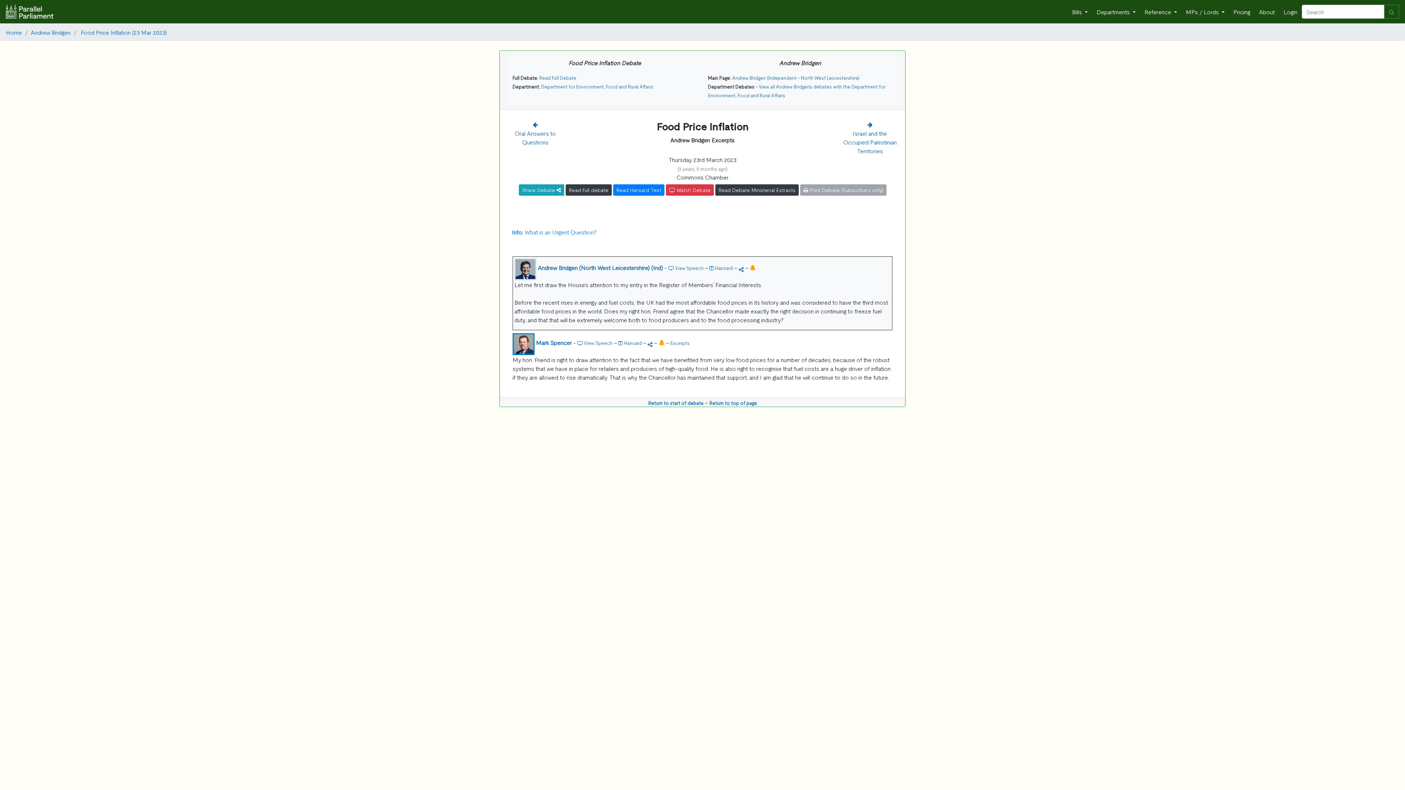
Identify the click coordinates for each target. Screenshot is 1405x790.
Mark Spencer (554, 342)
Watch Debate (693, 189)
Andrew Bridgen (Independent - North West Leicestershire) (795, 78)
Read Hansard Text (639, 189)
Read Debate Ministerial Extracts (757, 189)
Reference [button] (1158, 12)
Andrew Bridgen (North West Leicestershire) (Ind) (600, 267)
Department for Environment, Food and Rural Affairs (597, 86)
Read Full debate (588, 189)
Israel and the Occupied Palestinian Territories (870, 142)
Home (14, 32)
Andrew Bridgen (51, 32)
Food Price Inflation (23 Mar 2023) (123, 32)
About (1267, 12)
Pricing (1241, 12)
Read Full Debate (557, 78)
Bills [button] (1077, 12)
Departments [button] (1114, 12)
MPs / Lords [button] (1203, 12)
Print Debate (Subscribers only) (845, 189)
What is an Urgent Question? (554, 232)
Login (1290, 12)
